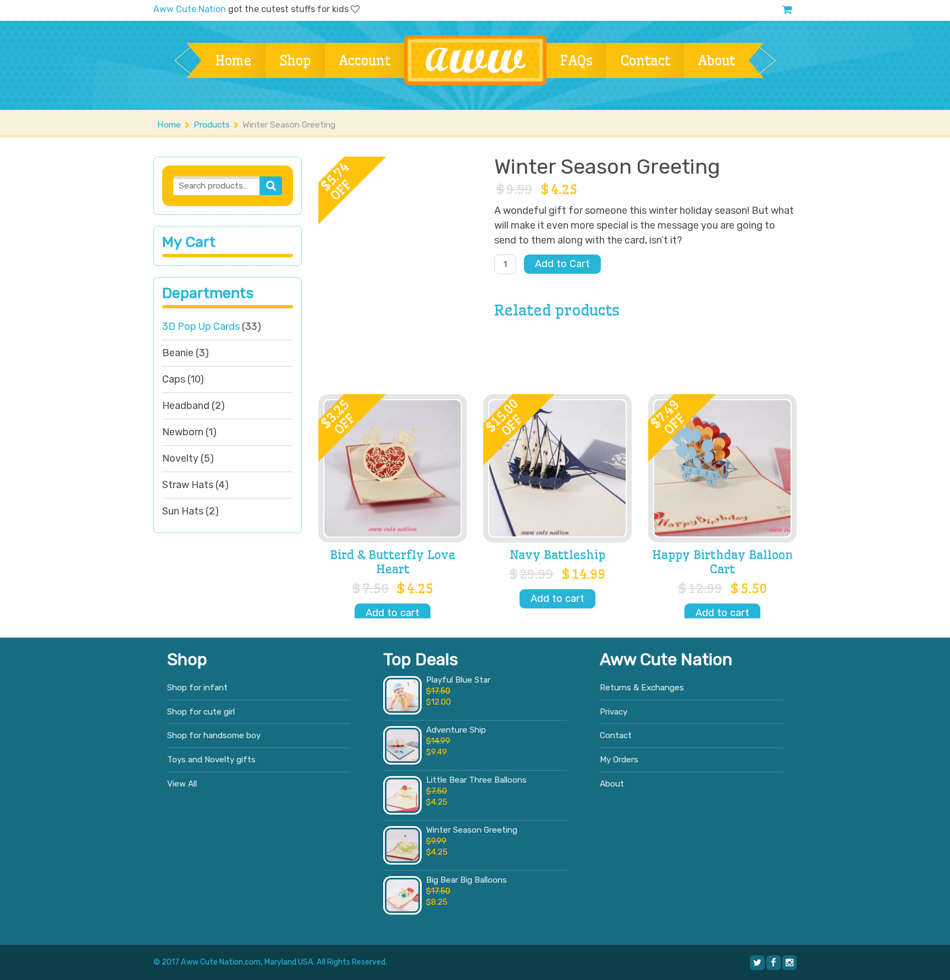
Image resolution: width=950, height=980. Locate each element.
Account (364, 60)
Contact (645, 60)
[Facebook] (773, 962)
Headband (185, 406)
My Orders (619, 760)
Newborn (182, 432)
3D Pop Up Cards (201, 326)
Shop (295, 60)
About (716, 60)
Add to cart (392, 613)
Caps (173, 379)
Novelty (180, 458)
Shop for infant (197, 688)
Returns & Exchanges (642, 688)
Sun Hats (182, 511)
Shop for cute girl (201, 712)
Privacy (613, 712)
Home (233, 60)
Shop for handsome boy (214, 735)
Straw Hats (187, 485)
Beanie (178, 353)
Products (212, 124)
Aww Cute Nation (189, 9)
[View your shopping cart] (787, 9)
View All (182, 784)
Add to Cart (562, 264)
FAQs (576, 60)
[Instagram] (789, 962)
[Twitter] (757, 962)
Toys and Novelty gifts (211, 760)
